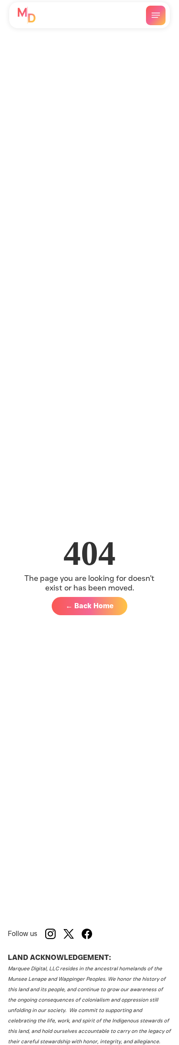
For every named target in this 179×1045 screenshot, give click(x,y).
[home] (26, 15)
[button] (156, 15)
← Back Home (89, 606)
